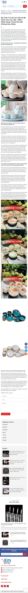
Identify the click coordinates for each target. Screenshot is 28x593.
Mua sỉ (4, 432)
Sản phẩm (5, 429)
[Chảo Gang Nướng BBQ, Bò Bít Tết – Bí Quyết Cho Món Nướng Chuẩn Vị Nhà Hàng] (6, 470)
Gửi (25, 554)
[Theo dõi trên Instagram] (5, 586)
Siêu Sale (5, 427)
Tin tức (4, 435)
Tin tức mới (14, 502)
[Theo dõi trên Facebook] (8, 586)
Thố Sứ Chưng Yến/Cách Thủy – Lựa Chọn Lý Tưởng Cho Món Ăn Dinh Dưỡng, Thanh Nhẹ (17, 490)
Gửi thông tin (6, 414)
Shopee (4, 440)
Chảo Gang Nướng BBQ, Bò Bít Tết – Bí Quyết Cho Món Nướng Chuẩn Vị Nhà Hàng (17, 470)
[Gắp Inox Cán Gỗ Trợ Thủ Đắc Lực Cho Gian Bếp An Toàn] (6, 480)
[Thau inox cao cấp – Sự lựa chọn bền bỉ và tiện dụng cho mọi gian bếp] (6, 462)
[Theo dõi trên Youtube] (2, 586)
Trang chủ (5, 424)
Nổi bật (5, 448)
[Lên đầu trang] (26, 591)
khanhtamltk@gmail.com (8, 570)
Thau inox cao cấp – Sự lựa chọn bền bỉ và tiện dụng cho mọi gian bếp (17, 462)
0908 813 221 (6, 572)
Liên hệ (4, 437)
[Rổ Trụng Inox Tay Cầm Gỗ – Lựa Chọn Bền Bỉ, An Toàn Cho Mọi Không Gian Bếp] (6, 453)
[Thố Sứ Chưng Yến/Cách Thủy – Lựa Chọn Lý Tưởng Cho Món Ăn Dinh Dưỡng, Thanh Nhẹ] (6, 491)
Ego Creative (14, 591)
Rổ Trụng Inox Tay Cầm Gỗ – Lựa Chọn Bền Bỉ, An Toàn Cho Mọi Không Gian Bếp (17, 453)
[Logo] (3, 2)
